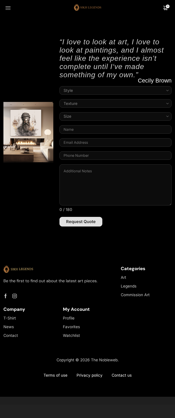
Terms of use (55, 375)
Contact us (122, 375)
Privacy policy (90, 375)
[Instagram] (14, 296)
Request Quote (81, 221)
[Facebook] (5, 296)
